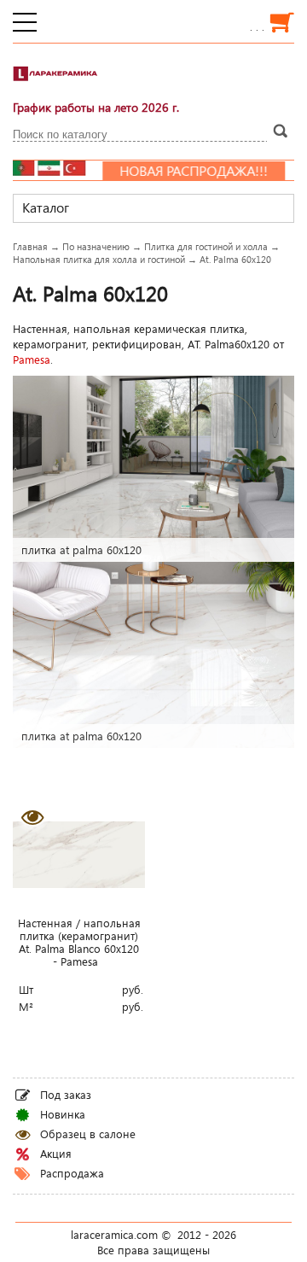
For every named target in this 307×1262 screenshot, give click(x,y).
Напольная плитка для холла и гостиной (99, 259)
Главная (30, 246)
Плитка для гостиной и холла (206, 246)
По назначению (96, 246)
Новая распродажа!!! (168, 170)
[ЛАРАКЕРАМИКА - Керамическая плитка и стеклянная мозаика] (55, 81)
